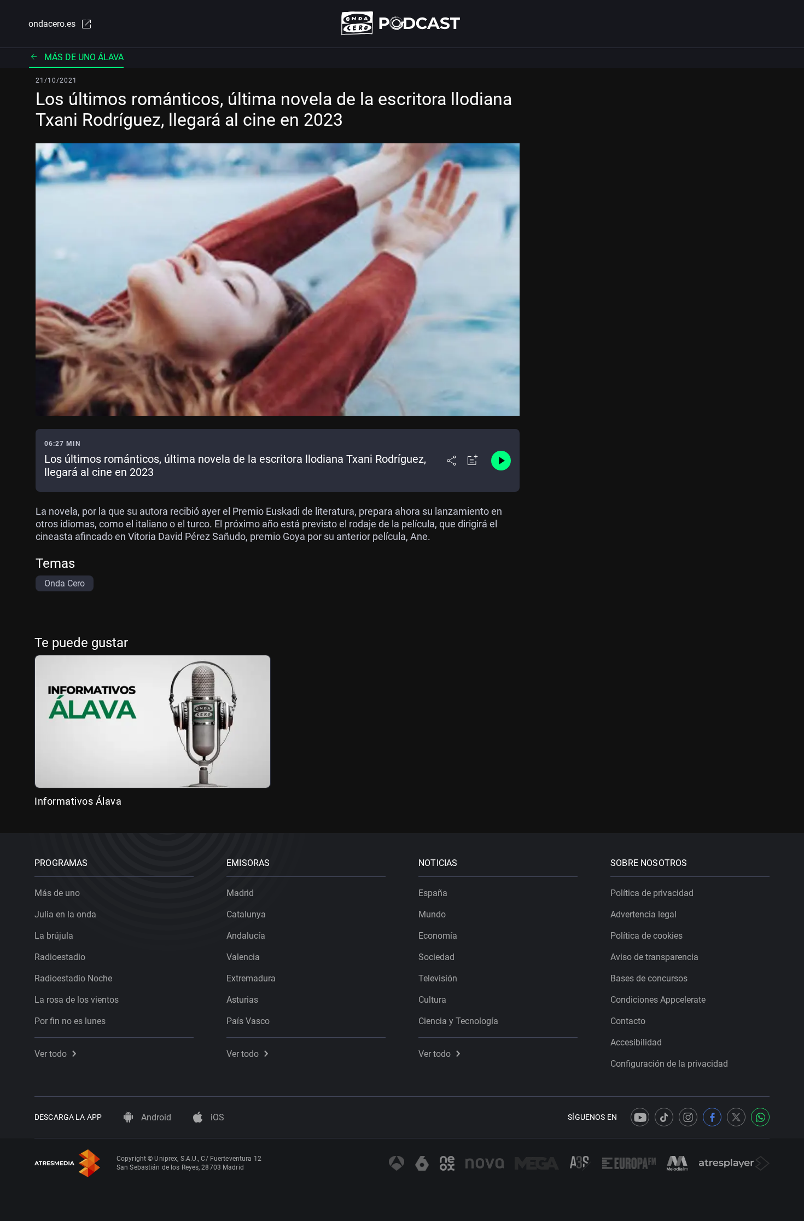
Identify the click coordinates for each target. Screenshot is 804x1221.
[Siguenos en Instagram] (688, 1117)
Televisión (437, 978)
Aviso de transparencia (654, 957)
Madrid (240, 893)
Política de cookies (646, 936)
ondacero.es (51, 24)
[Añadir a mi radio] (472, 461)
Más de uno (57, 893)
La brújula (53, 936)
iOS (216, 1117)
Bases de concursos (649, 978)
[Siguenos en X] (736, 1117)
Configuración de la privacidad (669, 1064)
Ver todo (50, 1054)
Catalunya (246, 914)
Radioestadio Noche (73, 978)
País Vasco (248, 1021)
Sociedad (436, 957)
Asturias (242, 1000)
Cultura (432, 1000)
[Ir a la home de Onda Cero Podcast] (402, 23)
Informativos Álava (77, 801)
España (432, 893)
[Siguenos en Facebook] (712, 1117)
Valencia (243, 957)
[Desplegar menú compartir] (451, 461)
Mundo (432, 914)
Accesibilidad (636, 1042)
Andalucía (245, 936)
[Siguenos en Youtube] (640, 1117)
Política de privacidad (652, 893)
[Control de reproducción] (501, 460)
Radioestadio (59, 957)
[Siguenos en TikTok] (664, 1117)
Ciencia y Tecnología (458, 1021)
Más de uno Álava (84, 57)
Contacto (627, 1021)
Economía (437, 936)
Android (155, 1117)
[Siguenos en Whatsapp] (760, 1117)
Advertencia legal (643, 914)
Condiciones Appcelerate (658, 1000)
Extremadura (251, 978)
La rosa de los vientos (76, 1000)
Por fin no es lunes (70, 1021)
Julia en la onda (65, 914)
